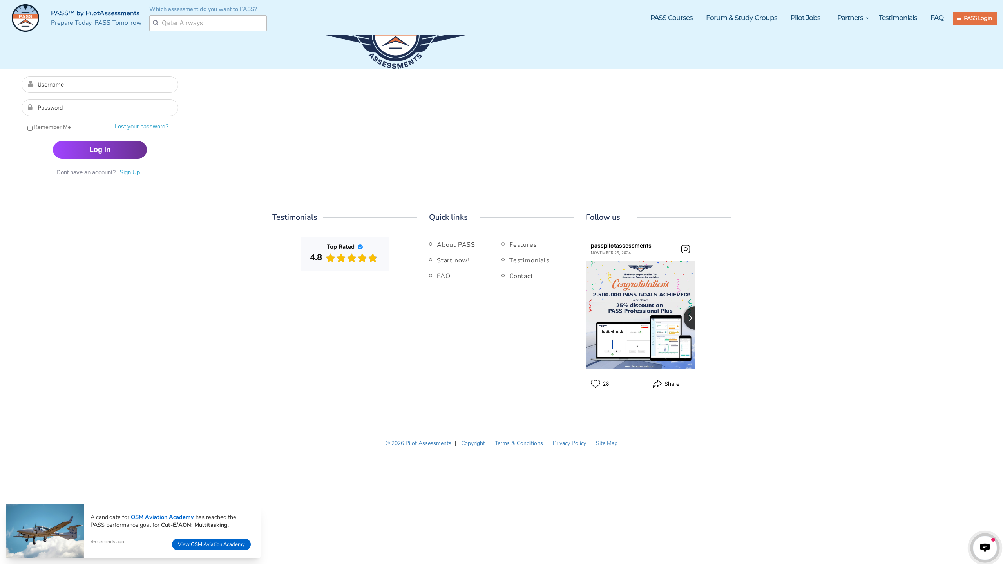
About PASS (456, 244)
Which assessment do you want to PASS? (203, 9)
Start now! (453, 260)
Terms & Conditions (519, 443)
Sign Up (129, 172)
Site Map (606, 443)
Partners (851, 18)
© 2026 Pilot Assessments (418, 443)
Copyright (473, 443)
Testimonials (898, 17)
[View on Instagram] (685, 249)
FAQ (937, 17)
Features (523, 244)
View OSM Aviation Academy (211, 544)
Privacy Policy (569, 443)
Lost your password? (141, 126)
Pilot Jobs (805, 17)
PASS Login (978, 18)
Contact (521, 276)
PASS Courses (671, 17)
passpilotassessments (621, 245)
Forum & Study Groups (741, 17)
